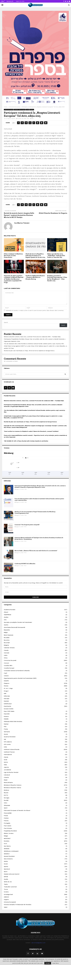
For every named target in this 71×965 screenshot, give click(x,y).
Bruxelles (6, 637)
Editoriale (7, 481)
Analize (6, 617)
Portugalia (7, 823)
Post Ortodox (8, 828)
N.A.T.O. (6, 795)
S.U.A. (5, 843)
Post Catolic (7, 825)
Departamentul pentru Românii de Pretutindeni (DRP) (20, 678)
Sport (5, 871)
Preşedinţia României (10, 831)
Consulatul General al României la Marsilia (17, 670)
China (5, 658)
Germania (7, 731)
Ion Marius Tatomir (10, 118)
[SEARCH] (65, 374)
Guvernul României (9, 736)
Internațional (8, 754)
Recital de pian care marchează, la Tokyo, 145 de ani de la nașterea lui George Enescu (29, 350)
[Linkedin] (37, 953)
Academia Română (9, 609)
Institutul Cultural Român (19, 109)
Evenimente (7, 706)
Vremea (6, 448)
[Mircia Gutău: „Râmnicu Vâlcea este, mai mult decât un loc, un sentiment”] (8, 554)
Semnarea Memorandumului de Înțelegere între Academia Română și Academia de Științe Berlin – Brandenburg (39, 538)
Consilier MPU (8, 665)
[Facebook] (28, 953)
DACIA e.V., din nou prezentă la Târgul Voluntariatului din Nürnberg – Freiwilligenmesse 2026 (35, 512)
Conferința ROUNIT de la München (25, 563)
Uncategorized (8, 894)
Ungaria (6, 899)
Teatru (6, 884)
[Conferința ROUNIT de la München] (8, 567)
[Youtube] (42, 953)
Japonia (6, 767)
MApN (5, 780)
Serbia (6, 861)
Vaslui (5, 907)
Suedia (6, 879)
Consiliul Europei (9, 668)
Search (6, 322)
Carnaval (6, 652)
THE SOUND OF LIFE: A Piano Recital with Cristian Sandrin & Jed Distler (26, 441)
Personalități (8, 813)
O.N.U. (5, 803)
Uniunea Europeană (10, 902)
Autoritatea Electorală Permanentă (14, 627)
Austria (6, 625)
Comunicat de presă (8, 109)
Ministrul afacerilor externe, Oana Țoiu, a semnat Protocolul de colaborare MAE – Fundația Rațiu (32, 336)
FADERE (6, 719)
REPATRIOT (7, 838)
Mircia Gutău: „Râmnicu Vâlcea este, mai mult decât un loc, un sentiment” (36, 550)
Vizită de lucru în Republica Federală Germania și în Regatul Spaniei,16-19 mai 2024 (35, 255)
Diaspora (6, 683)
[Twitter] (33, 953)
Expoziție (7, 713)
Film (5, 726)
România (32, 109)
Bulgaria (6, 645)
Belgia (6, 632)
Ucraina (6, 892)
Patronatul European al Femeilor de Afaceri (17, 810)
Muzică (6, 792)
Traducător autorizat (10, 886)
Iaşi (5, 739)
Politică (6, 818)
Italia (5, 764)
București (7, 642)
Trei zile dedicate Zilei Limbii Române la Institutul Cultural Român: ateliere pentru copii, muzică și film (34, 343)
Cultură (6, 675)
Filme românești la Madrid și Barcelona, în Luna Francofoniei (13, 255)
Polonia (6, 820)
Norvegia (6, 797)
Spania (6, 866)
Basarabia (7, 630)
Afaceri (6, 612)
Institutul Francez (9, 752)
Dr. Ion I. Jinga (8, 688)
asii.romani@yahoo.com (38, 942)
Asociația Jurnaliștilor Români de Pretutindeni (18, 622)
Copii (5, 673)
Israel (27, 109)
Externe (6, 716)
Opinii (5, 808)
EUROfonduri (8, 703)
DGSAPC (6, 680)
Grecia (6, 734)
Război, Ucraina (8, 833)
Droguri (6, 691)
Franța (6, 729)
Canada (6, 650)
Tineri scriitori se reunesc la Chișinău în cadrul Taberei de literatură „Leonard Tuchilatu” (31, 431)
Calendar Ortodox (9, 647)
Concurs (6, 663)
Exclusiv (6, 708)
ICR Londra (7, 744)
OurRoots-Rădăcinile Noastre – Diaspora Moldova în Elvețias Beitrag (35, 277)
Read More (55, 963)
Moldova (6, 790)
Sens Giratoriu (8, 858)
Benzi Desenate (8, 635)
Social (6, 864)
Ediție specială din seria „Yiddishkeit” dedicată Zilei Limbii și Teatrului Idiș (56, 255)
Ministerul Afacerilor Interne (12, 787)
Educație (6, 698)
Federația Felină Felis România (13, 721)
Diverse (6, 686)
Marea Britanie (8, 782)
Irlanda (6, 757)
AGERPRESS (7, 614)
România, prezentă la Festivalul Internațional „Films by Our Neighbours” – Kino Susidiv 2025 (57, 278)
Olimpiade (7, 805)
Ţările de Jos (8, 881)
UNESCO (6, 897)
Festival (6, 724)
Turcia (6, 889)
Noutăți (6, 800)
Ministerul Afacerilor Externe (12, 785)
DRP (5, 693)
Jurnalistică (7, 769)
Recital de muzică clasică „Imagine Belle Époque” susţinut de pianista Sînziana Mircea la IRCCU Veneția (19, 215)
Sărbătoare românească (11, 851)
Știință (6, 876)
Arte (5, 619)
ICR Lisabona (8, 741)
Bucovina (6, 640)
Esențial (6, 701)
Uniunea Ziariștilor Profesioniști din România (17, 904)
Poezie (6, 815)
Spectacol (7, 869)
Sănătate (6, 848)
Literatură (7, 775)
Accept (48, 963)
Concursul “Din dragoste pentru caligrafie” (27, 524)
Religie (6, 836)
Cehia (5, 655)
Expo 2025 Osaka (9, 711)
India (5, 747)
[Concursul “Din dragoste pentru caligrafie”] (8, 528)
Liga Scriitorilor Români (11, 772)
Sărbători (7, 853)
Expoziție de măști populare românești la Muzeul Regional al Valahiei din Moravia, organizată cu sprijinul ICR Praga (13, 279)
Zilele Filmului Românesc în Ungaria (53, 213)
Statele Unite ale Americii (11, 874)
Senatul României (9, 856)
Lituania (6, 777)
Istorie (6, 762)
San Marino (7, 846)
